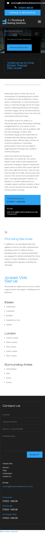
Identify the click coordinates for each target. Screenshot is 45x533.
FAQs (5, 470)
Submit (35, 455)
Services (6, 467)
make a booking (23, 12)
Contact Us (7, 476)
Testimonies (7, 473)
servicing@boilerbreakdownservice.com (18, 486)
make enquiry (19, 47)
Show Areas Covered (8, 532)
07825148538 (25, 7)
